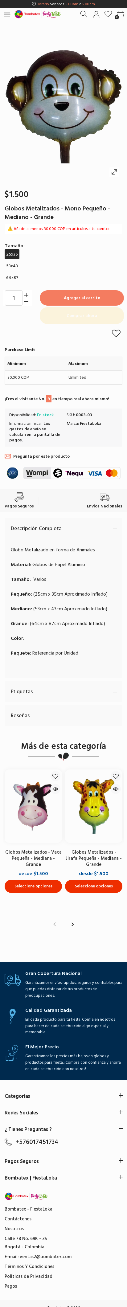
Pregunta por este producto (41, 456)
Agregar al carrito (82, 297)
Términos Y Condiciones (29, 1266)
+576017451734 (36, 1142)
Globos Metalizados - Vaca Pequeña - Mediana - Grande (33, 858)
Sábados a (66, 4)
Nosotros (14, 1229)
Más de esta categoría (63, 746)
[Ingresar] (96, 14)
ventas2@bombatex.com (46, 1257)
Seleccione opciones (33, 886)
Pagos (11, 1286)
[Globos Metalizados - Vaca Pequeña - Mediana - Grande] (33, 806)
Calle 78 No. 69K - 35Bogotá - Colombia (26, 1243)
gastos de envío (25, 428)
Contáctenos (18, 1219)
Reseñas (20, 715)
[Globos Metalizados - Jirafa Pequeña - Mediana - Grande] (93, 806)
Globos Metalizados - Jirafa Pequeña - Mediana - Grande (94, 858)
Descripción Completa (36, 528)
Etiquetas (22, 691)
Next (72, 924)
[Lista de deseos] (108, 14)
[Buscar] (84, 14)
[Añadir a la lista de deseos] (116, 333)
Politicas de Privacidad (28, 1276)
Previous (54, 924)
